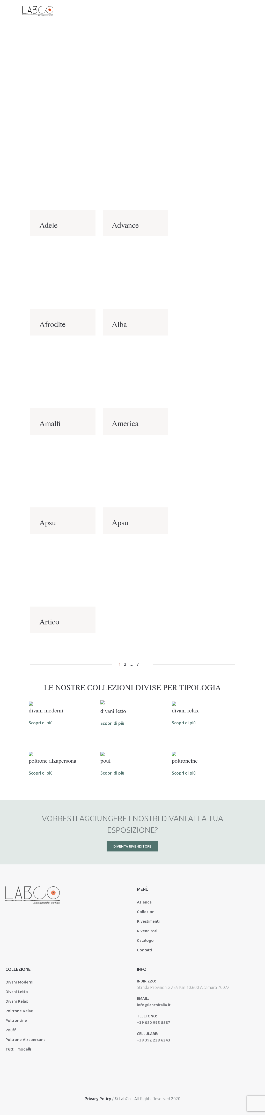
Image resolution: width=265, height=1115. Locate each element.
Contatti (144, 950)
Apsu (47, 522)
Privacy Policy (98, 1098)
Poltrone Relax (19, 1011)
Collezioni (146, 911)
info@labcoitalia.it (154, 1005)
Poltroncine (16, 1020)
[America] (135, 375)
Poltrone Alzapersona (25, 1039)
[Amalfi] (63, 375)
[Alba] (135, 276)
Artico (49, 621)
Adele (48, 225)
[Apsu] (63, 474)
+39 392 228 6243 (153, 1040)
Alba (119, 324)
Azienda (144, 902)
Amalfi (50, 423)
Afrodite (52, 324)
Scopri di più (41, 722)
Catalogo (145, 940)
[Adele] (63, 177)
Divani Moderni (19, 982)
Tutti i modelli (18, 1049)
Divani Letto (16, 991)
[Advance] (135, 177)
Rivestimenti (148, 921)
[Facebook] (125, 1084)
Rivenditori (147, 931)
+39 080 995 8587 (153, 1022)
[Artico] (63, 574)
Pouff (10, 1030)
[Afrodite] (63, 276)
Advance (125, 225)
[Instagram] (139, 1084)
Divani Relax (16, 1001)
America (125, 423)
